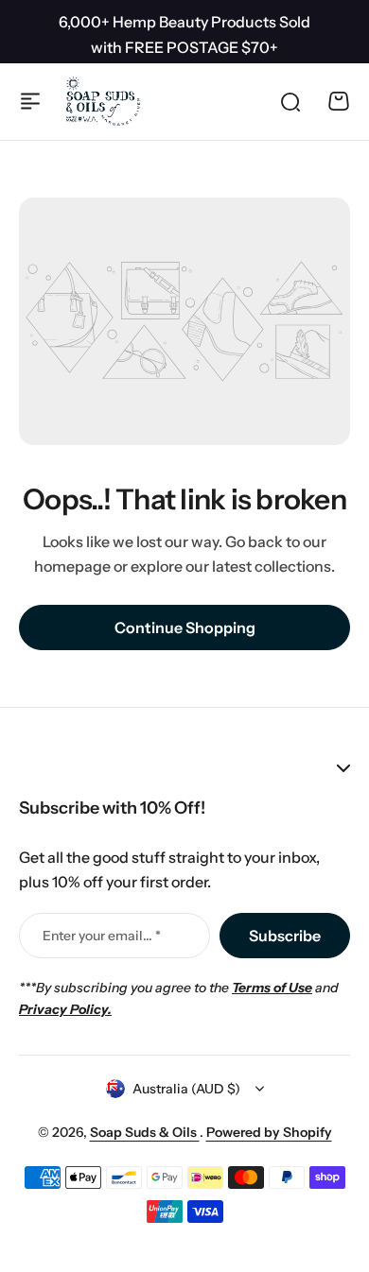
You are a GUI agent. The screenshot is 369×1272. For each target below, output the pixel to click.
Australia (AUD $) (186, 1088)
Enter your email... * (102, 935)
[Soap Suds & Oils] (103, 101)
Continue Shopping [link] (184, 627)
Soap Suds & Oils (145, 1132)
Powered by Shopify (269, 1132)
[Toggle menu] (30, 101)
